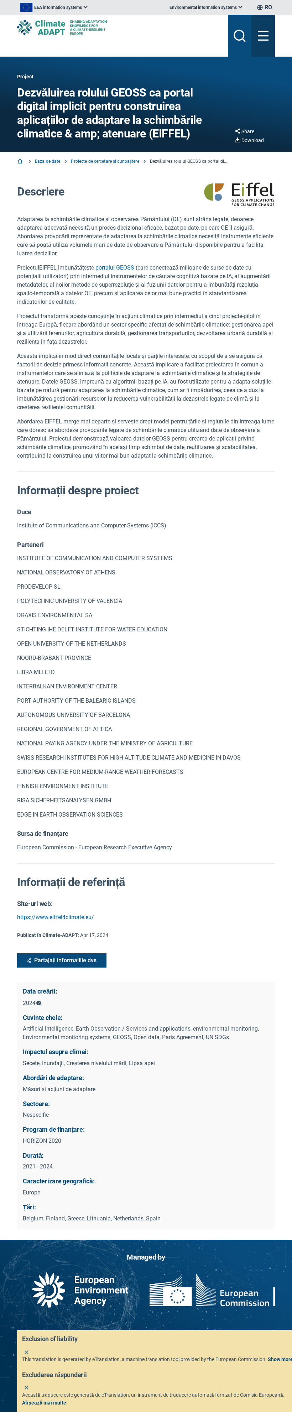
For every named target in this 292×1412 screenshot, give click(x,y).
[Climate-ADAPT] (119, 27)
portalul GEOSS (114, 267)
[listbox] (53, 7)
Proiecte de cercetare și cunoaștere (105, 161)
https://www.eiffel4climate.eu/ (55, 917)
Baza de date (47, 161)
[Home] (20, 162)
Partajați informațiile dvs (65, 960)
